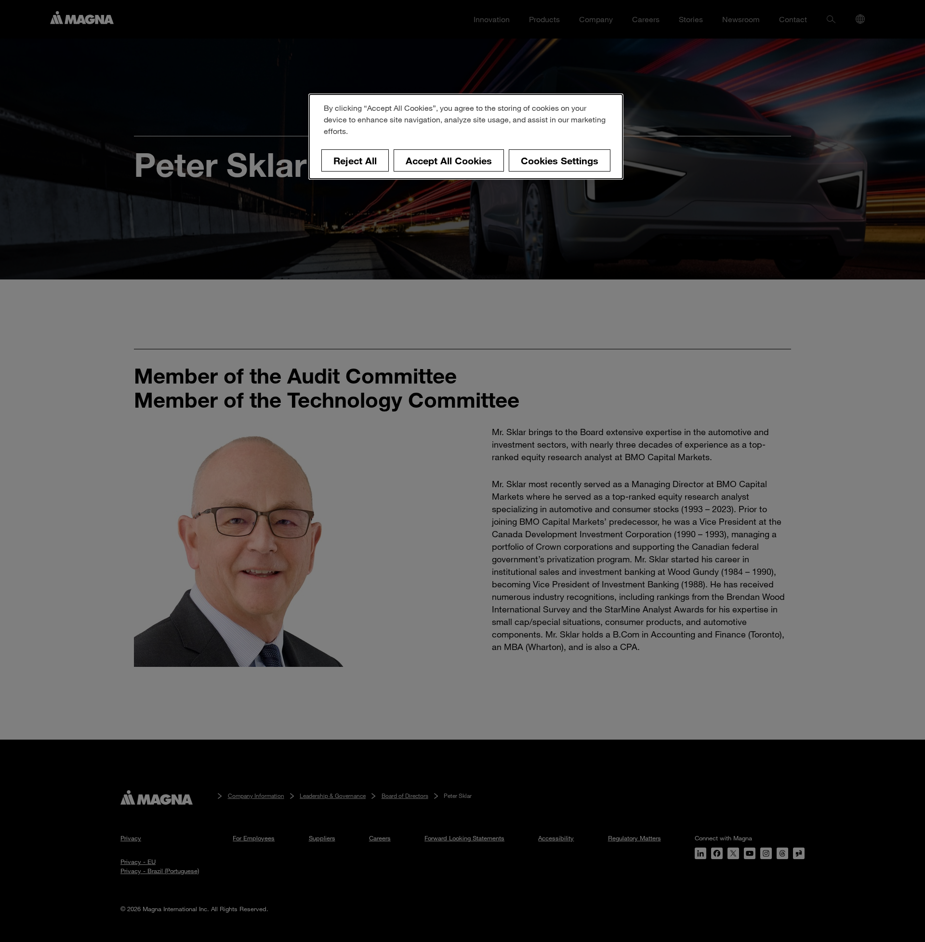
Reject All (355, 160)
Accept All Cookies (449, 160)
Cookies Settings (559, 160)
